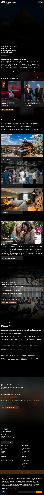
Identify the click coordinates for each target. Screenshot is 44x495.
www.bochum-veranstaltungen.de (9, 439)
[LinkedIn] (7, 429)
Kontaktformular (7, 442)
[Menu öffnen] (41, 2)
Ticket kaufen (11, 106)
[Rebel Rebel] (34, 94)
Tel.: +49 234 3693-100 (6, 436)
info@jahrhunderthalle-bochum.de (9, 437)
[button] (3, 491)
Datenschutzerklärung (7, 488)
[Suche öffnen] (39, 2)
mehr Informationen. (31, 485)
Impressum (16, 488)
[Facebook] (2, 429)
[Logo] (19, 2)
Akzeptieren (39, 492)
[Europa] (11, 94)
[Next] (41, 78)
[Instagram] (5, 429)
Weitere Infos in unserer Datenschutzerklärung (10, 403)
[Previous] (38, 78)
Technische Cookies (31, 492)
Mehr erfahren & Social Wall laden (10, 407)
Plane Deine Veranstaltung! (9, 302)
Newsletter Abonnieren (8, 397)
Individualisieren (22, 492)
